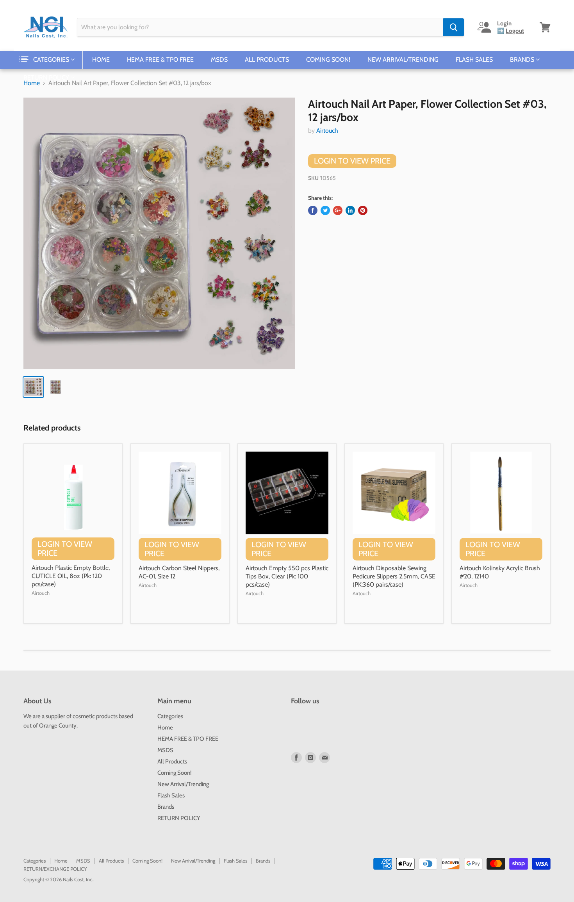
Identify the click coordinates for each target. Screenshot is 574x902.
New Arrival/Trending (403, 59)
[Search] (453, 27)
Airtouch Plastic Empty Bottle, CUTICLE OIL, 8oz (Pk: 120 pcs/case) (71, 576)
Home (101, 59)
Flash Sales (474, 59)
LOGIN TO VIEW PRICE (352, 160)
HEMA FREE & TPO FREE (160, 59)
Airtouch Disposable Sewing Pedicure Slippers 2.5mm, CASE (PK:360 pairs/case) (394, 576)
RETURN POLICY (47, 77)
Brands (523, 59)
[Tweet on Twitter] (325, 210)
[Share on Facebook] (312, 210)
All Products (267, 59)
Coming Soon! (328, 59)
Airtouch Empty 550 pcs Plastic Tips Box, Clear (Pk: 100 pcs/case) (287, 576)
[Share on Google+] (337, 210)
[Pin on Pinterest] (362, 210)
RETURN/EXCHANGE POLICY (55, 869)
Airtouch (327, 130)
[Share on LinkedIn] (350, 210)
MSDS (219, 59)
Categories (52, 59)
